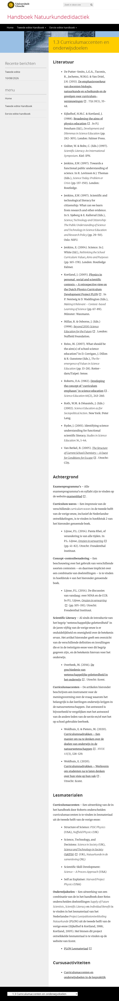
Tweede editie (12, 71)
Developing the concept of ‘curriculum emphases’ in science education (84, 386)
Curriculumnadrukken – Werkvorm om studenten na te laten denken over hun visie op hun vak (86, 771)
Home (10, 27)
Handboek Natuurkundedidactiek (48, 16)
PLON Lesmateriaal (76, 948)
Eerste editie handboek (62, 27)
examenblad (74, 496)
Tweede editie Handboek (31, 27)
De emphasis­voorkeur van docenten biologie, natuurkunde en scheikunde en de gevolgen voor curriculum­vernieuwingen (85, 91)
